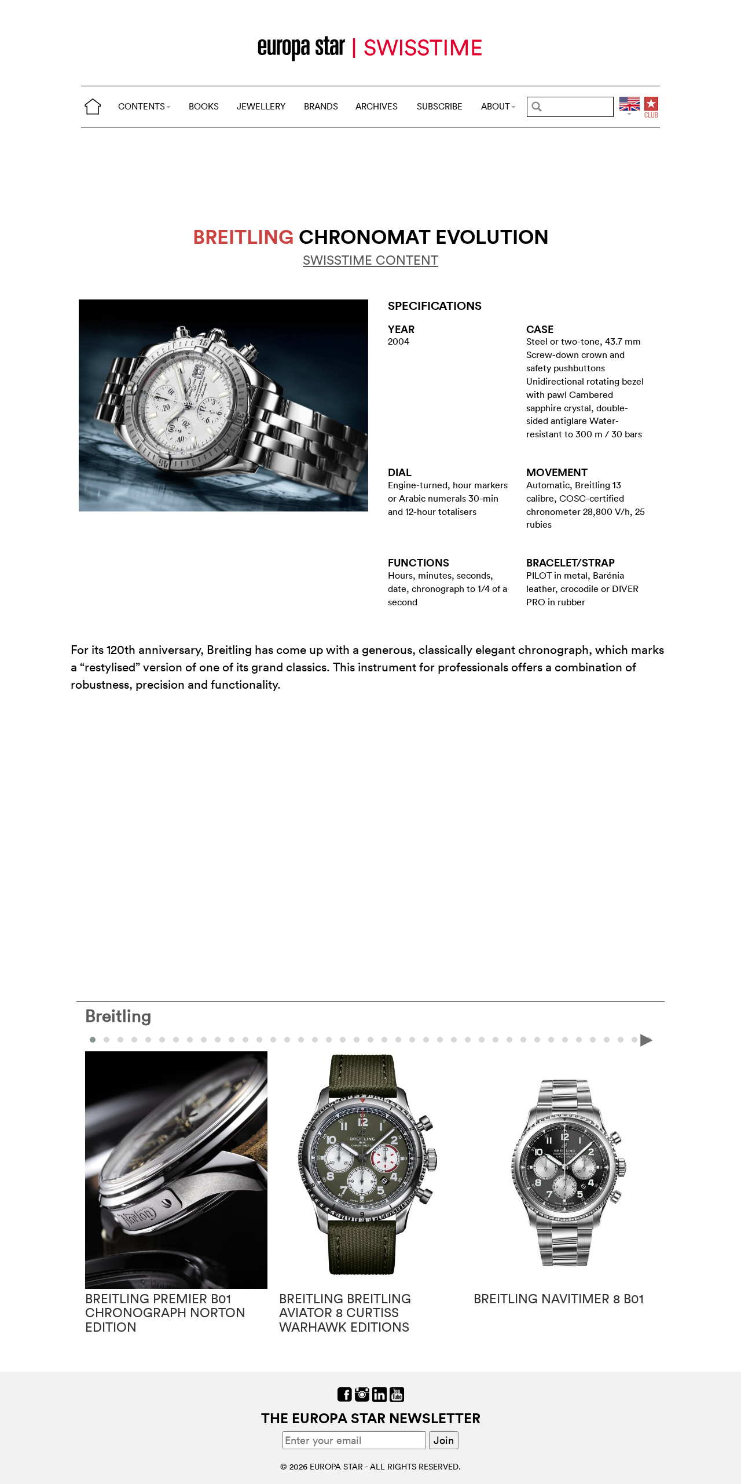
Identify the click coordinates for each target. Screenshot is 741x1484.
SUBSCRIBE (440, 106)
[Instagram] (362, 1393)
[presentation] (94, 1039)
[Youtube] (397, 1393)
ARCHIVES (376, 106)
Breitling (118, 1015)
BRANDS (321, 106)
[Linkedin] (379, 1393)
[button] (106, 1039)
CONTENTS (141, 106)
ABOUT (495, 106)
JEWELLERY (261, 106)
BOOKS (204, 106)
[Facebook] (345, 1393)
